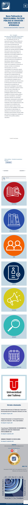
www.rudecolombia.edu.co (14, 448)
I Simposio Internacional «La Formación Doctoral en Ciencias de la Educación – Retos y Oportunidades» (12, 419)
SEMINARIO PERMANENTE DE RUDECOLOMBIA (10, 439)
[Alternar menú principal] (25, 6)
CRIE (21, 503)
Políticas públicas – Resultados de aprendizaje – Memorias (14, 160)
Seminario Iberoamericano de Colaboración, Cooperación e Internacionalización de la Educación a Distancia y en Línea (14, 410)
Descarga (9, 162)
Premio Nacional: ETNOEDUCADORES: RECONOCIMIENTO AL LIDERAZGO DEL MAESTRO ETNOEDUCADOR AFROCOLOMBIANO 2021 (13, 429)
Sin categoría (3, 413)
